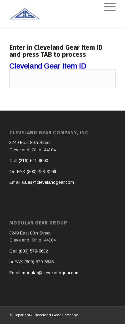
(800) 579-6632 (33, 251)
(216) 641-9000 (33, 160)
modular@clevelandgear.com (51, 272)
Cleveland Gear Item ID (47, 66)
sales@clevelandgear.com (48, 182)
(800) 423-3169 (41, 171)
